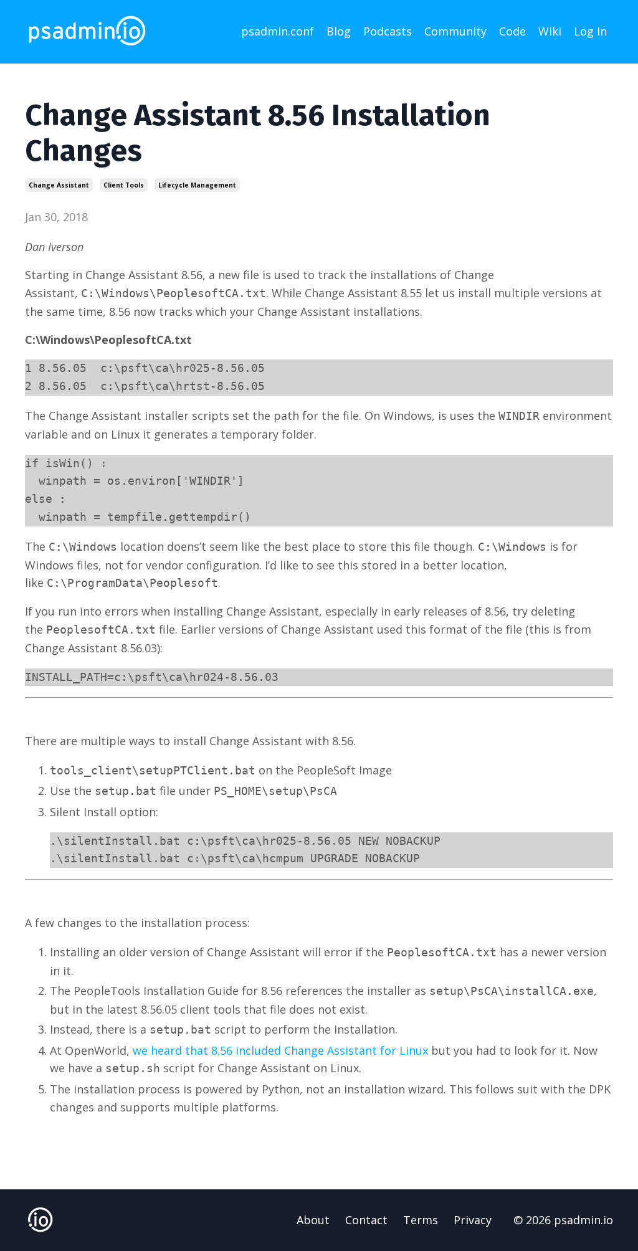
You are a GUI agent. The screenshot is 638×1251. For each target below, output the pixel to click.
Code (512, 31)
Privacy (473, 1219)
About (313, 1219)
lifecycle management (197, 185)
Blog (338, 31)
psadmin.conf (277, 31)
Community (455, 31)
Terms (420, 1219)
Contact (366, 1219)
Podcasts (387, 31)
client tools (123, 185)
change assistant (59, 185)
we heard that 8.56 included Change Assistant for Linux (280, 1050)
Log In (590, 31)
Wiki (549, 31)
